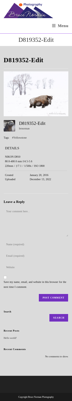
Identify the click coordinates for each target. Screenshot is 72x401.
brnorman (24, 128)
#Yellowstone (19, 137)
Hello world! (10, 337)
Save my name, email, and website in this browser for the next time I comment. (35, 284)
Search (7, 311)
